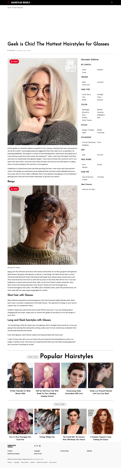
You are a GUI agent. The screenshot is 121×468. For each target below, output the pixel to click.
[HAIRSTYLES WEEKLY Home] (20, 446)
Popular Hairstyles (17, 7)
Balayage (85, 110)
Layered (100, 82)
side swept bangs (28, 290)
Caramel (100, 112)
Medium (100, 70)
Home (9, 7)
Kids (83, 155)
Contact (10, 451)
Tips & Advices (87, 177)
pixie (68, 300)
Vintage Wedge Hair (47, 437)
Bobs (84, 82)
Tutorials (100, 177)
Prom (99, 142)
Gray (84, 115)
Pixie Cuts (86, 85)
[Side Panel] (9, 2)
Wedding (85, 145)
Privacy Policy (64, 451)
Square (84, 167)
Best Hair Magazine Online (38, 459)
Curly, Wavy (86, 94)
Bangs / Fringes (88, 130)
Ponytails (100, 133)
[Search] (112, 2)
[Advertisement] (60, 25)
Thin (83, 97)
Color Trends (87, 120)
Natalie (13, 50)
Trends (84, 180)
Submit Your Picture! (13, 453)
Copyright (37, 451)
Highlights (101, 115)
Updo (84, 133)
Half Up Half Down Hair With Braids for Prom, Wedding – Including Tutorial (47, 393)
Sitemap (89, 451)
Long (84, 72)
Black (84, 100)
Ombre (84, 117)
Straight (100, 94)
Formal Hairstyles (89, 142)
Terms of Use (38, 453)
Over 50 (100, 155)
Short (84, 70)
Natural (100, 100)
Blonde (99, 110)
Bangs (10, 272)
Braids (99, 130)
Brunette (85, 112)
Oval (83, 164)
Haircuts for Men (88, 189)
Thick (99, 97)
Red (98, 117)
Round (99, 164)
